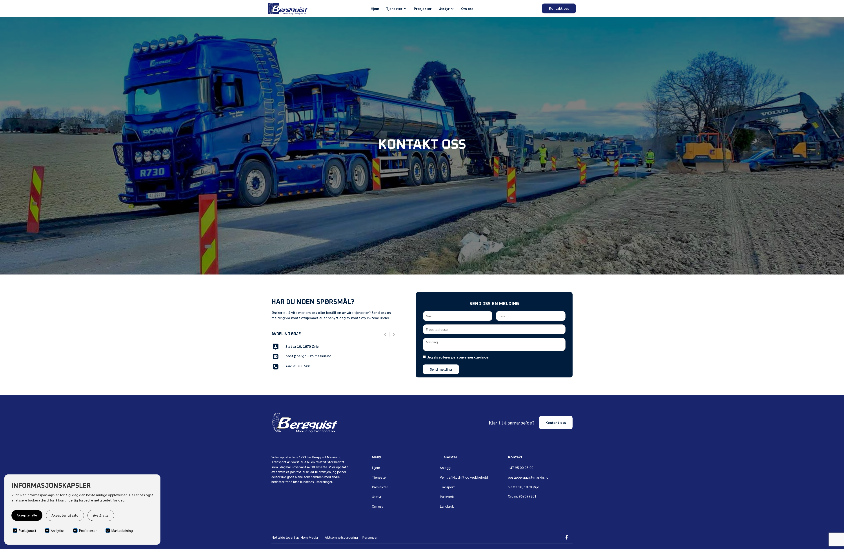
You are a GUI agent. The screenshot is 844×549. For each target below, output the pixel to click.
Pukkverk (447, 496)
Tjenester (379, 477)
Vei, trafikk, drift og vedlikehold (464, 477)
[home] (288, 9)
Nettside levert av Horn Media (294, 537)
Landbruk (447, 506)
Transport (447, 487)
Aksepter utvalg (64, 515)
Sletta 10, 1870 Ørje (302, 346)
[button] (396, 8)
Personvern (370, 537)
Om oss (467, 8)
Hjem (375, 8)
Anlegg (445, 467)
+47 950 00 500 (298, 366)
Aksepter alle (27, 515)
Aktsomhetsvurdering (341, 537)
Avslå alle (101, 515)
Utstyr (376, 496)
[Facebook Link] (566, 537)
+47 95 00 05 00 (520, 467)
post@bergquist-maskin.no (308, 355)
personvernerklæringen (470, 357)
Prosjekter (423, 8)
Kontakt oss (559, 8)
